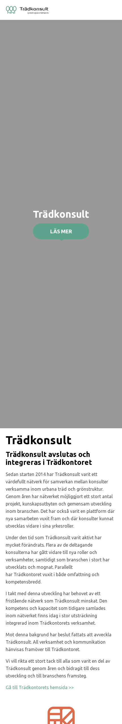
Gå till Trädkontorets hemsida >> (40, 687)
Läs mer (61, 231)
